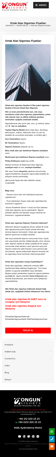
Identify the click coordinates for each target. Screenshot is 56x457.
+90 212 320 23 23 (29, 418)
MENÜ (42, 5)
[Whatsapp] (52, 431)
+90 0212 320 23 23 (29, 422)
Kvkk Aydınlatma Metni (28, 427)
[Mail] (52, 446)
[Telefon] (52, 439)
